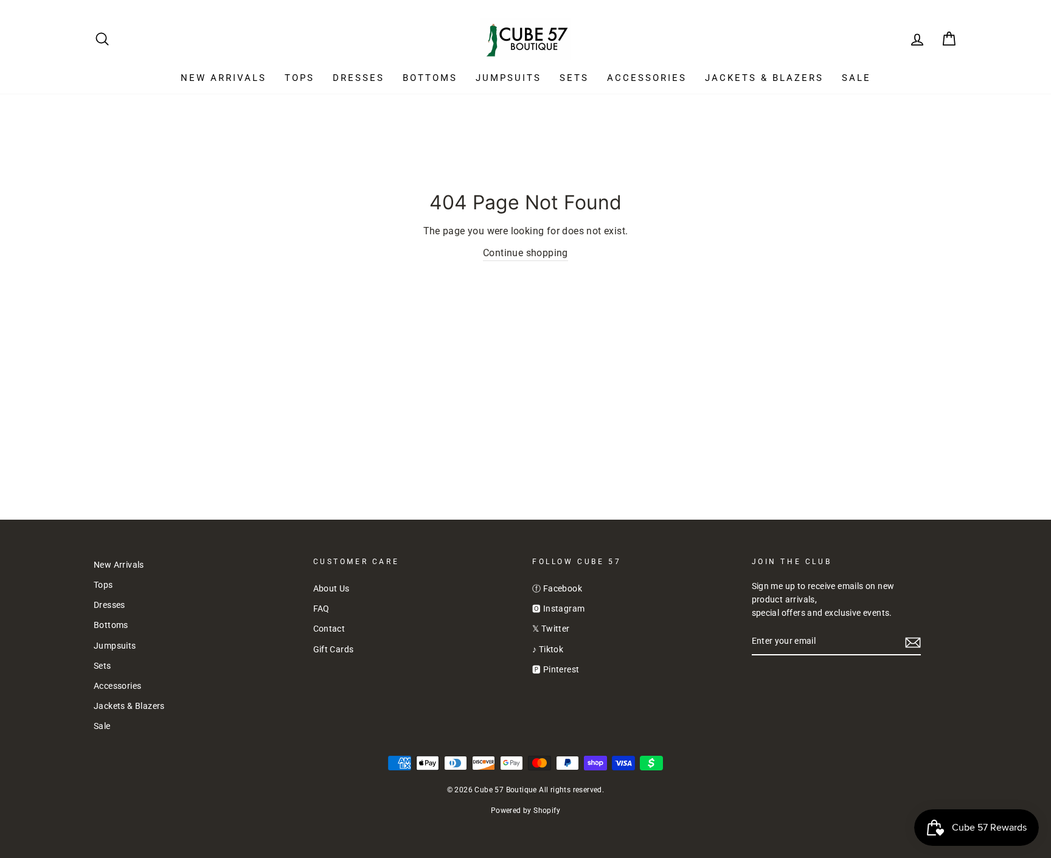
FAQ (321, 608)
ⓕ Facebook (557, 588)
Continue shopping (525, 253)
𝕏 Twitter (551, 628)
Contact (329, 628)
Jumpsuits (508, 77)
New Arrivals (223, 77)
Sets (574, 77)
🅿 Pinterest (555, 669)
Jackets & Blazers (764, 77)
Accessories (647, 77)
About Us (331, 588)
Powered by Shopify (525, 810)
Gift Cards (333, 649)
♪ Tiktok (547, 649)
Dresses (358, 77)
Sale (856, 77)
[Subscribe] (913, 642)
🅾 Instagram (558, 608)
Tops (299, 77)
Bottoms (430, 77)
